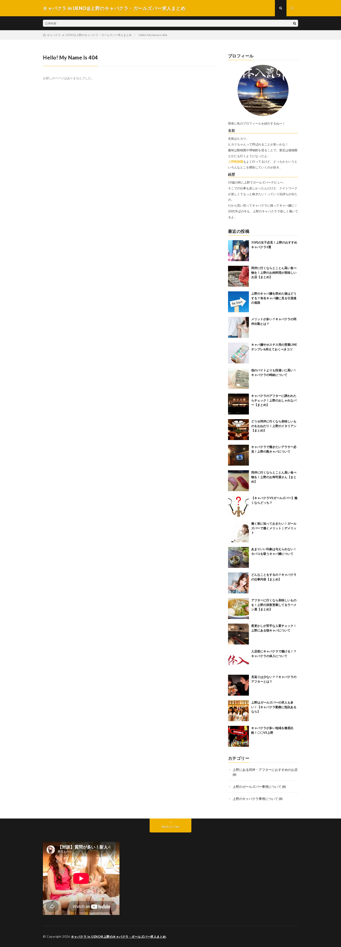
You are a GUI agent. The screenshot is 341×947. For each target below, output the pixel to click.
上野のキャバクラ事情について (255, 799)
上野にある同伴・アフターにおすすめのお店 (265, 770)
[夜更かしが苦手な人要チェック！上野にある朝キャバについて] (238, 634)
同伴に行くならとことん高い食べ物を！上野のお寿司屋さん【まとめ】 (273, 476)
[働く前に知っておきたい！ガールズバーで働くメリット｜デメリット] (238, 531)
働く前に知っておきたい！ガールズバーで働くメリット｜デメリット (273, 528)
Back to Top (170, 827)
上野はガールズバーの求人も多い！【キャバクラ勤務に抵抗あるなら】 (273, 706)
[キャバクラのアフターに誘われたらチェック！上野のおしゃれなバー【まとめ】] (238, 404)
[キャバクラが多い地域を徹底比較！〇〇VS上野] (238, 736)
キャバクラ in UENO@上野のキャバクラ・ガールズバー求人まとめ (118, 936)
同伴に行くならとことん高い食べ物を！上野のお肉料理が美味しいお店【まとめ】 (273, 272)
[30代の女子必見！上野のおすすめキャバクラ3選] (238, 250)
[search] (294, 23)
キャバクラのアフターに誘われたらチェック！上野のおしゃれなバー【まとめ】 (273, 400)
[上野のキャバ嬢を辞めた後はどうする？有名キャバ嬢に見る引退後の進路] (238, 301)
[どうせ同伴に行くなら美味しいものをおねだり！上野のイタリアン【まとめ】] (238, 429)
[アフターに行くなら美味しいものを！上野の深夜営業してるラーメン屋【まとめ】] (238, 608)
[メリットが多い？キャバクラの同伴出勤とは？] (238, 327)
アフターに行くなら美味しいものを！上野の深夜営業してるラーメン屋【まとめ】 (273, 604)
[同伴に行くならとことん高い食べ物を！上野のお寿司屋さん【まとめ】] (238, 480)
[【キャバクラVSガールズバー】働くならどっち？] (238, 506)
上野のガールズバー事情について (257, 787)
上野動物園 (235, 161)
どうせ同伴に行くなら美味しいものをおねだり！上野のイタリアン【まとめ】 (273, 425)
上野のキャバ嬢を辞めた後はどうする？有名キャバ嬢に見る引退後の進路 (273, 298)
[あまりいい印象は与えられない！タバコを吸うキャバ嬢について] (238, 557)
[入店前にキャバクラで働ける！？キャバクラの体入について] (238, 659)
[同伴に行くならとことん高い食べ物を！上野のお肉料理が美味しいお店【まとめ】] (238, 276)
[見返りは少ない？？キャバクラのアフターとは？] (238, 685)
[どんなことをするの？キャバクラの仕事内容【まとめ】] (238, 582)
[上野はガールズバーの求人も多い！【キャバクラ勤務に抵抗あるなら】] (238, 710)
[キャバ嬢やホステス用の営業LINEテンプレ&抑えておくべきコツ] (238, 352)
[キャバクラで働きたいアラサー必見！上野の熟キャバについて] (238, 455)
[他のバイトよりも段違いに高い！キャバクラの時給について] (238, 378)
